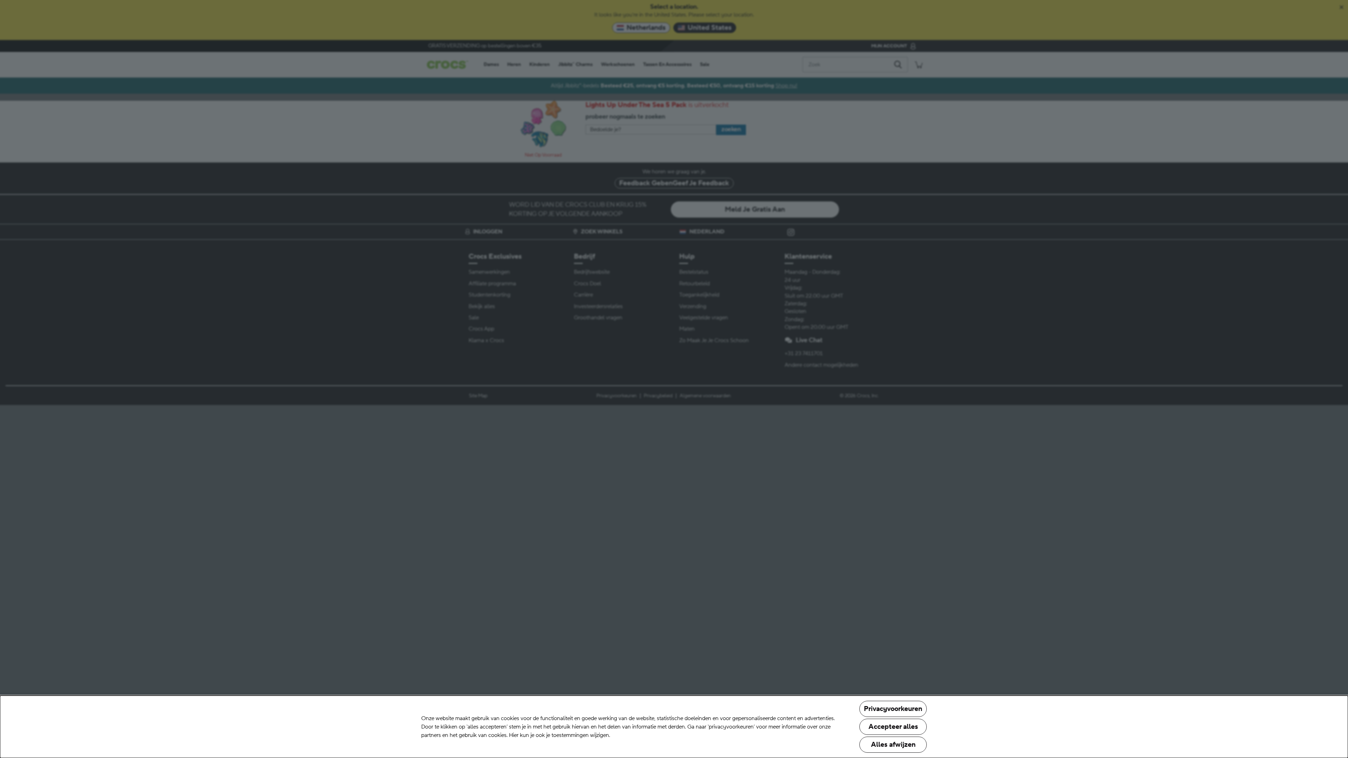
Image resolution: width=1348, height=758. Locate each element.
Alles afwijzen (893, 744)
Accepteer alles (893, 726)
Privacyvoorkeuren (893, 708)
